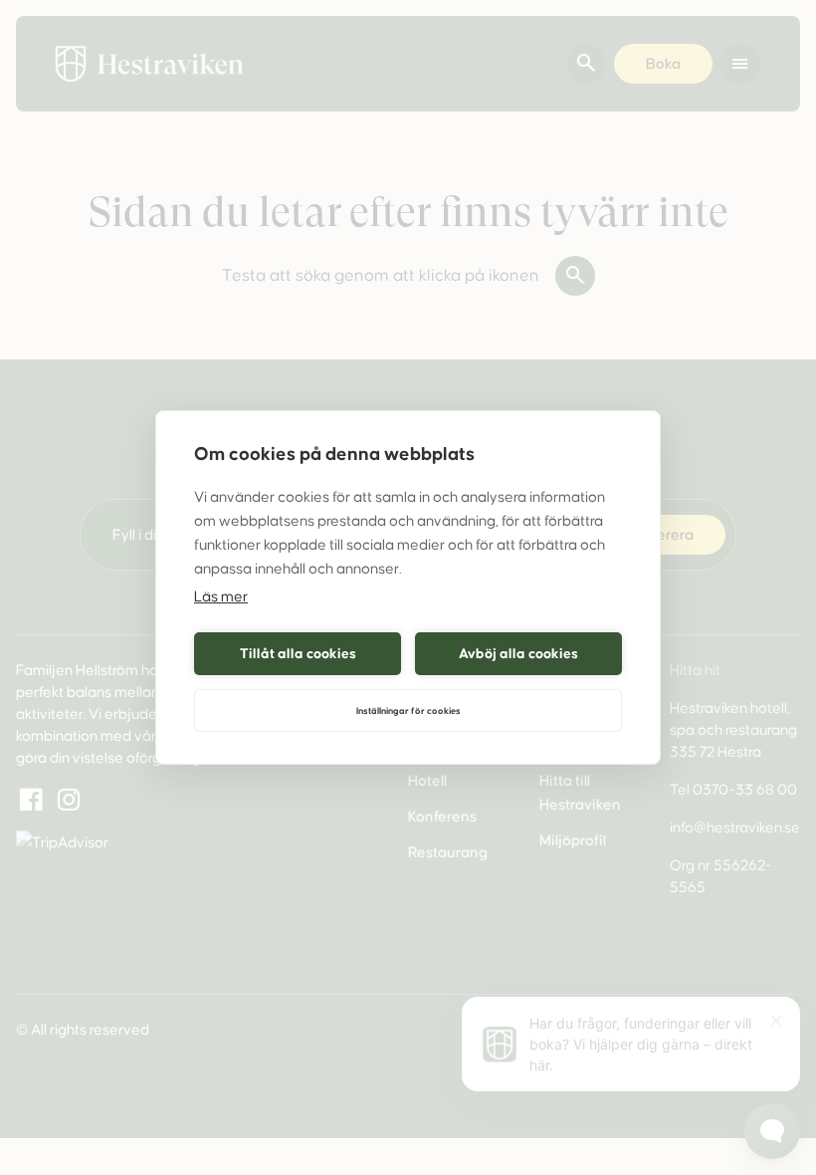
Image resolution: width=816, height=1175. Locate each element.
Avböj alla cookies (518, 653)
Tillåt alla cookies (298, 653)
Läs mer (221, 596)
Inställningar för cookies (408, 711)
